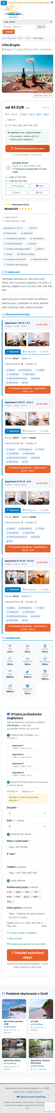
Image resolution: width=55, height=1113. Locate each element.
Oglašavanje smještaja (33, 1096)
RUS (27, 896)
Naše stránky (28, 1102)
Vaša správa (19, 907)
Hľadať (9, 32)
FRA (18, 896)
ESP (9, 896)
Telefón (16, 866)
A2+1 (32, 114)
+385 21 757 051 (17, 177)
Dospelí (12, 807)
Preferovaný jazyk (22, 887)
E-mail (11, 853)
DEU (28, 891)
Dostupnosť (30, 352)
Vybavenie (14, 352)
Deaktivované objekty (13, 1102)
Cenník (45, 352)
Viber (41, 186)
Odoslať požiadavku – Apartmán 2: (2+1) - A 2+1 (29, 469)
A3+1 (39, 114)
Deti (15, 820)
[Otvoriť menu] (4, 3)
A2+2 (46, 114)
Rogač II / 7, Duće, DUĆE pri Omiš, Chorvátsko (28, 49)
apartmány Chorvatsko (34, 1105)
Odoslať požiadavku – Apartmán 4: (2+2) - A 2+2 (29, 628)
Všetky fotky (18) (44, 95)
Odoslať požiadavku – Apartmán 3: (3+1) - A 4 (29, 548)
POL (9, 901)
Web (40, 192)
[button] (27, 207)
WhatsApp (19, 186)
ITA (36, 891)
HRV (36, 896)
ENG (19, 891)
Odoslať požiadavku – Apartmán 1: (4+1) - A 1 (29, 390)
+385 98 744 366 (18, 181)
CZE (10, 891)
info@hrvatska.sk (34, 1092)
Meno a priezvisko (18, 840)
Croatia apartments (43, 1102)
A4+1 (25, 114)
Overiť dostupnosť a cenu (29, 148)
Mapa (17, 192)
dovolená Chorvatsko (14, 1105)
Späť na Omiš (11, 217)
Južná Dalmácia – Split (12, 38)
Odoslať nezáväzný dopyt (29, 955)
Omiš (27, 38)
